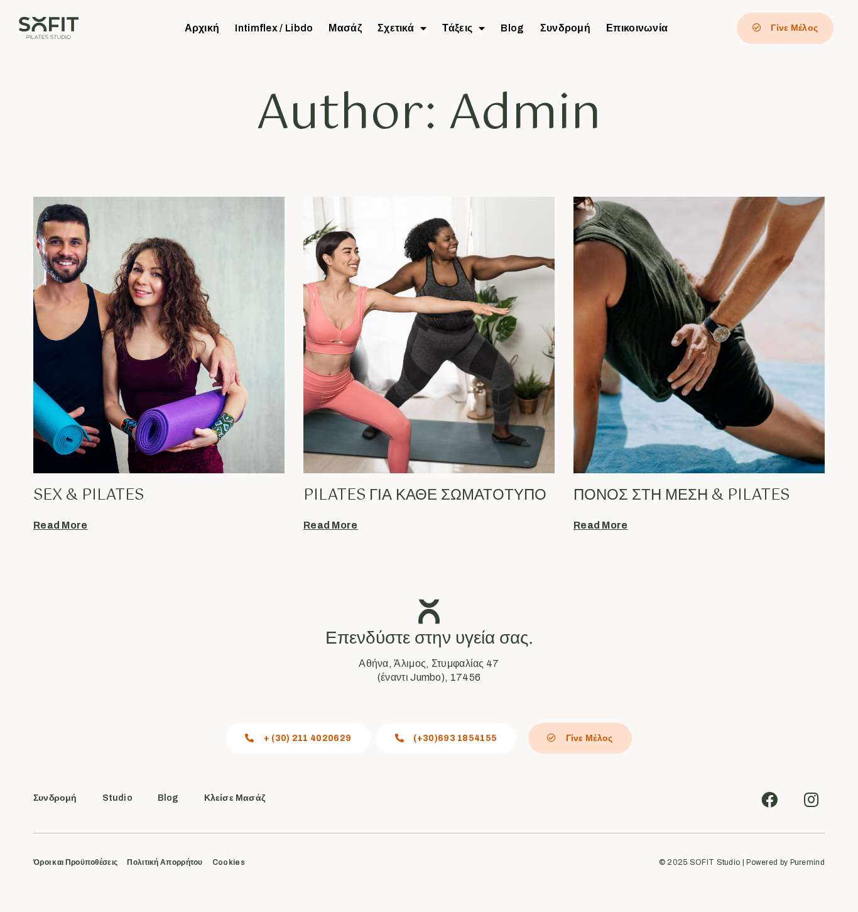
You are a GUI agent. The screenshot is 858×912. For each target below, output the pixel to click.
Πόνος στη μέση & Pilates (681, 495)
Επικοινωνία (637, 28)
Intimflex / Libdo (274, 28)
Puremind (807, 862)
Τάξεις (457, 28)
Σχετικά (395, 28)
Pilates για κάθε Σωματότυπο (424, 495)
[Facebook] (769, 799)
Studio (117, 798)
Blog (512, 28)
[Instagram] (811, 799)
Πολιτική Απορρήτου (164, 863)
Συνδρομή (565, 28)
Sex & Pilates (88, 495)
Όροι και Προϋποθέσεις (75, 863)
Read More (60, 525)
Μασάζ (345, 28)
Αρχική (202, 28)
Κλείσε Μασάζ (234, 798)
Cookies (228, 863)
